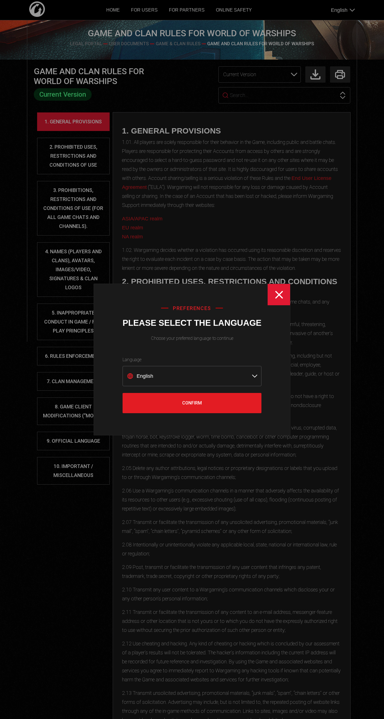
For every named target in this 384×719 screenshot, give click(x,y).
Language (132, 359)
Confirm (192, 403)
